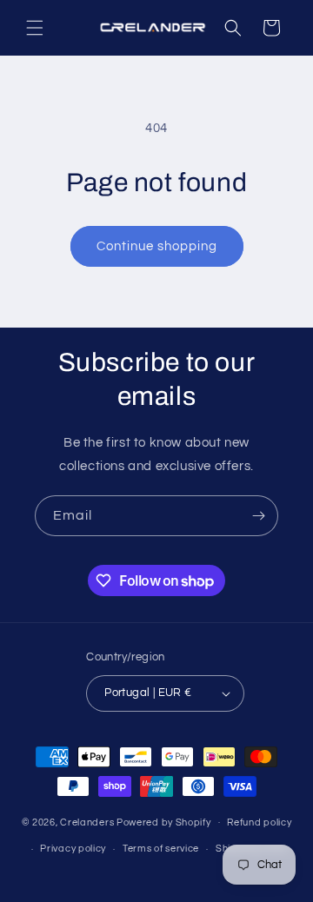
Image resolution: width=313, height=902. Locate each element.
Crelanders (87, 821)
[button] (35, 28)
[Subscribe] (258, 515)
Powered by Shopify (164, 821)
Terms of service (161, 848)
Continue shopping (157, 246)
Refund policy (259, 822)
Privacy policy (73, 848)
